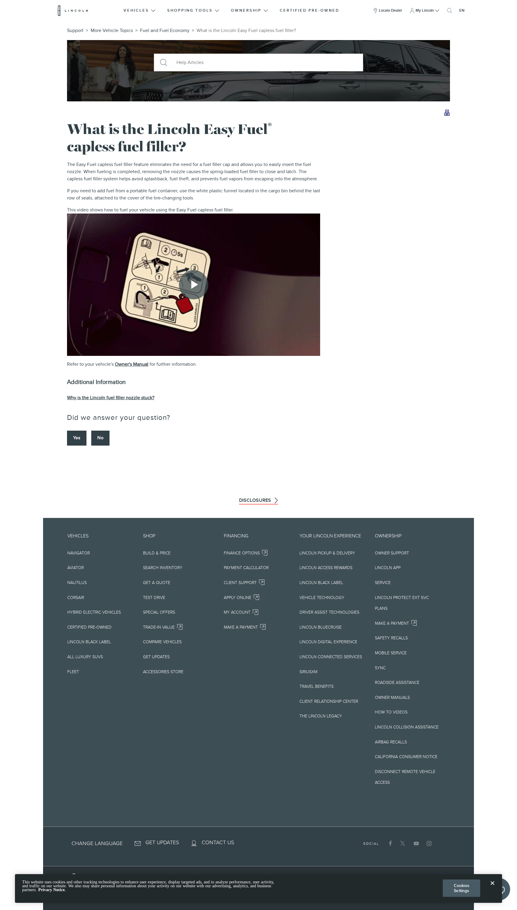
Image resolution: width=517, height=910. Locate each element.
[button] (140, 10)
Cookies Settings (461, 888)
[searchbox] (267, 62)
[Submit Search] (163, 62)
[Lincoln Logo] (73, 10)
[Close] (492, 887)
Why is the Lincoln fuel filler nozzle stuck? (110, 397)
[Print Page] (447, 113)
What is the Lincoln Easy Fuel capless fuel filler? (246, 30)
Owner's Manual (131, 364)
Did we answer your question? (118, 417)
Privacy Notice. (52, 890)
